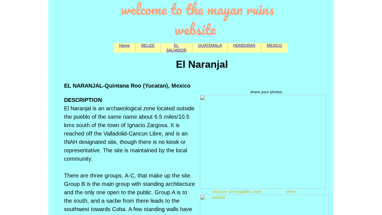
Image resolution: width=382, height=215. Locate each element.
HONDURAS (244, 45)
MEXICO (274, 45)
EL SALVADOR (176, 47)
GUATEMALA (210, 45)
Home (124, 45)
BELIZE (148, 45)
